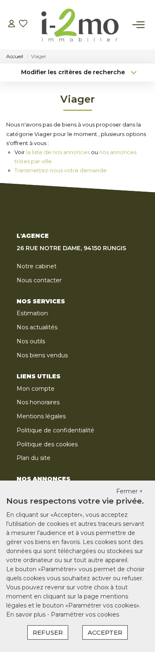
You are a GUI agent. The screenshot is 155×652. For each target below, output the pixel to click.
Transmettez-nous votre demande (60, 170)
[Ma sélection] (23, 24)
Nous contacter (39, 280)
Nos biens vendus (42, 355)
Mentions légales (41, 416)
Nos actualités (37, 327)
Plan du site (33, 458)
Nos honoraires (38, 402)
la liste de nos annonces (58, 152)
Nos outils (31, 341)
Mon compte (36, 388)
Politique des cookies (47, 444)
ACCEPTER (105, 632)
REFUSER (48, 632)
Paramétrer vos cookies (85, 614)
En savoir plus (26, 614)
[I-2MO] (79, 24)
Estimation (32, 313)
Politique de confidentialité (55, 430)
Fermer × (129, 491)
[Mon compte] (11, 24)
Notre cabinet (37, 266)
